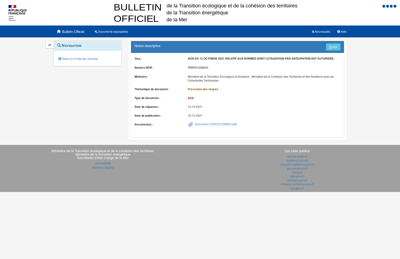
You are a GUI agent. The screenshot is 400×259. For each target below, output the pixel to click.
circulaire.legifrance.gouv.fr (297, 164)
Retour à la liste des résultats (79, 59)
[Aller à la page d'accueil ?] (395, 5)
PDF (334, 47)
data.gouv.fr (297, 176)
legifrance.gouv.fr (297, 160)
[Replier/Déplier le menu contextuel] (49, 44)
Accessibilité (103, 163)
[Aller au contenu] (388, 5)
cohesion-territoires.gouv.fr (297, 184)
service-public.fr (297, 156)
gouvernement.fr (297, 168)
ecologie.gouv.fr (297, 180)
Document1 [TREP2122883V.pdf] (215, 124)
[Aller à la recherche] (392, 5)
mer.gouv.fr (297, 188)
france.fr (297, 172)
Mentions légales (103, 167)
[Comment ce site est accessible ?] (384, 5)
